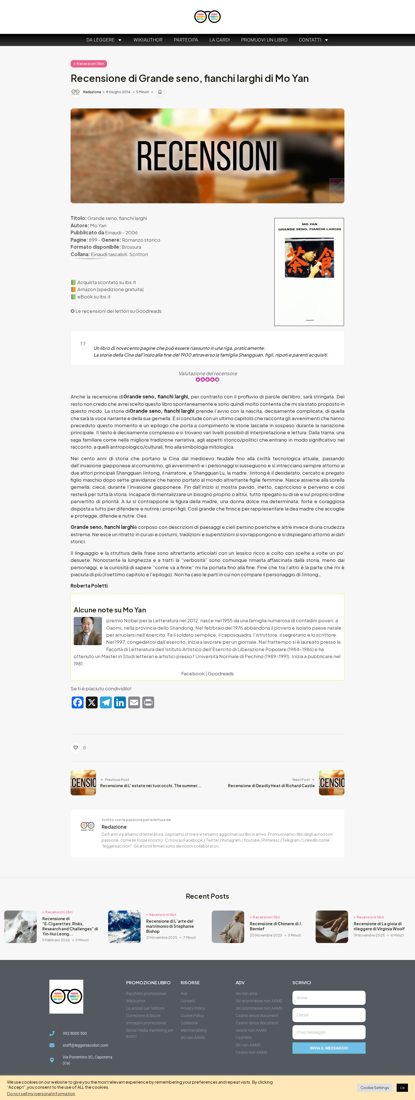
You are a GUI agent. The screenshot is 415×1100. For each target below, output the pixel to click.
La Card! (219, 40)
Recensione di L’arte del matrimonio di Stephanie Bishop (170, 926)
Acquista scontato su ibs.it (106, 282)
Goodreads (148, 311)
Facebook (193, 673)
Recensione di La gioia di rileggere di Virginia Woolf (379, 926)
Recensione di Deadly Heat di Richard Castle (271, 785)
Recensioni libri (90, 64)
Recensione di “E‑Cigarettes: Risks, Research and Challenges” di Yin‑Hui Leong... (70, 926)
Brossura (131, 247)
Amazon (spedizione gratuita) (110, 289)
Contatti (310, 40)
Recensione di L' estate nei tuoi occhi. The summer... (150, 785)
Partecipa (186, 40)
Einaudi (113, 232)
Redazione (92, 92)
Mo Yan (98, 225)
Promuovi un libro (264, 40)
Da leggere (100, 40)
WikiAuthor (148, 40)
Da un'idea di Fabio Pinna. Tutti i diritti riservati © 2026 (91, 1093)
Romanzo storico (141, 240)
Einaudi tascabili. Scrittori (119, 254)
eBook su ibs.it (94, 296)
